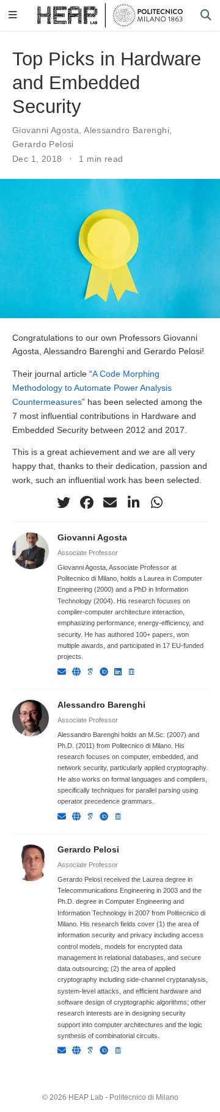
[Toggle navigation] (13, 16)
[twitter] (63, 502)
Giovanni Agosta (45, 130)
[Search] (205, 16)
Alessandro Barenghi (126, 130)
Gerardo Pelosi (43, 144)
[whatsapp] (156, 502)
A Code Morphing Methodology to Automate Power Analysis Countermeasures (92, 388)
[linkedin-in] (133, 502)
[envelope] (110, 502)
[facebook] (87, 502)
